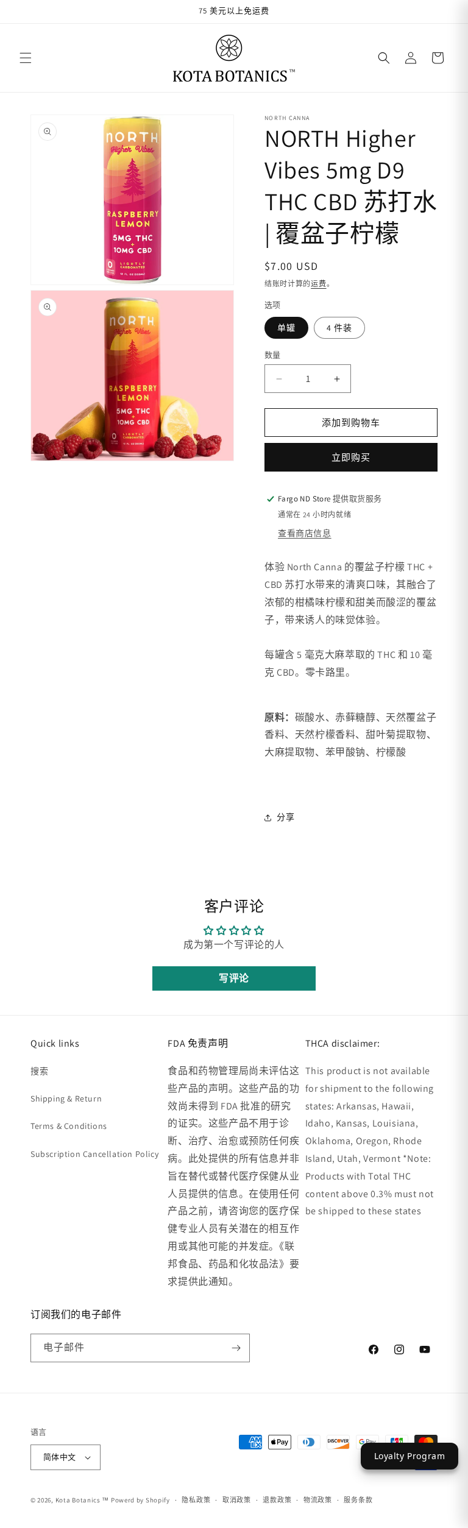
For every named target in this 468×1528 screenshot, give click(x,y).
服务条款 (358, 1500)
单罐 (286, 327)
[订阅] (235, 1348)
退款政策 (277, 1500)
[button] (25, 57)
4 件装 (339, 327)
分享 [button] (285, 817)
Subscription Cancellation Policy (94, 1153)
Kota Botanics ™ (82, 1500)
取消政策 (236, 1500)
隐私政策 (196, 1500)
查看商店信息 (305, 533)
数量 (272, 355)
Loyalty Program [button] (409, 1456)
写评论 (234, 978)
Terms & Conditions (68, 1125)
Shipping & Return (66, 1098)
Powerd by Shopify (140, 1500)
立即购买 (351, 457)
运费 (318, 283)
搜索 (39, 1071)
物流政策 (317, 1500)
